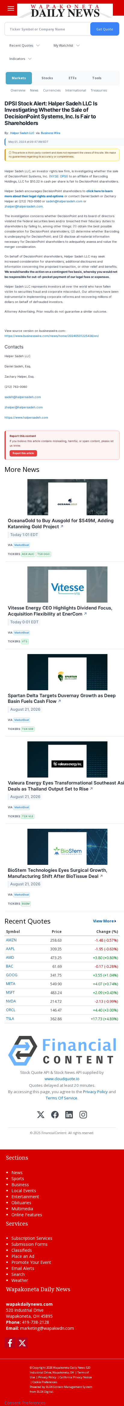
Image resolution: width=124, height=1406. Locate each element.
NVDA (11, 1001)
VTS (24, 641)
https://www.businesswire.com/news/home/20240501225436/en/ (52, 336)
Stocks (47, 78)
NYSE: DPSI (58, 176)
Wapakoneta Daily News (69, 1368)
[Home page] (65, 10)
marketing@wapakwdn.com (47, 1328)
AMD (10, 957)
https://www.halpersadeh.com (26, 417)
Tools (96, 78)
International (75, 90)
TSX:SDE (27, 729)
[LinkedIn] (69, 1115)
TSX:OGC (43, 554)
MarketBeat (21, 545)
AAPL (10, 948)
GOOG (11, 974)
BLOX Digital (45, 1392)
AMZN (11, 940)
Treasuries (99, 90)
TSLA (10, 1018)
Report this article (23, 453)
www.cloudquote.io (62, 1078)
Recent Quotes (21, 45)
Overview (18, 90)
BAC (9, 966)
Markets (19, 78)
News (34, 90)
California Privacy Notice (76, 1377)
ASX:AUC (28, 554)
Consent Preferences (25, 1403)
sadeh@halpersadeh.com (64, 201)
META (10, 983)
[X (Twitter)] (41, 1115)
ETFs (72, 78)
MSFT (10, 992)
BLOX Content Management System (69, 1387)
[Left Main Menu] (11, 8)
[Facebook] (55, 1115)
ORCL (10, 1009)
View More (103, 921)
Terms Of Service (61, 1098)
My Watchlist (63, 45)
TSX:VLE (27, 816)
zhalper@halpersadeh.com (24, 206)
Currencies (51, 90)
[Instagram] (83, 1115)
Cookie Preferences (45, 1382)
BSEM (25, 903)
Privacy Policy (95, 1091)
